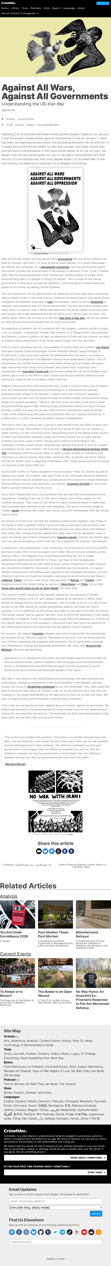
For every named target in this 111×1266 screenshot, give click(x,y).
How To (78, 1040)
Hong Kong (68, 584)
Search (56, 8)
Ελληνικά (20, 1105)
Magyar (33, 1110)
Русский (100, 1101)
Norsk (75, 1118)
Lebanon (6, 580)
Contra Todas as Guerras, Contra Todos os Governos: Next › (82, 865)
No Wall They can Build (41, 1084)
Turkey (89, 580)
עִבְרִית (70, 1114)
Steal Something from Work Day (42, 1058)
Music (65, 1053)
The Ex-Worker (14, 1084)
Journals (18, 1053)
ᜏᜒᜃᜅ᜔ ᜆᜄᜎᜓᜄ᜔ (90, 1118)
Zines (7, 1053)
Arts (6, 1040)
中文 (68, 1105)
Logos (75, 1053)
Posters (31, 1053)
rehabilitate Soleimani (41, 686)
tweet (15, 510)
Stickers (43, 1053)
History (66, 1040)
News (88, 1040)
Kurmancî (63, 1118)
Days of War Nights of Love (51, 1071)
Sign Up (96, 1213)
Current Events (26, 118)
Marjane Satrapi (15, 764)
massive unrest (67, 537)
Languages (69, 8)
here (71, 834)
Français (57, 1101)
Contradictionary (56, 1066)
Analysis (10, 118)
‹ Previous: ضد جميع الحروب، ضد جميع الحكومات (26, 864)
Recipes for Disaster (17, 1071)
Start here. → (97, 1172)
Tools (25, 8)
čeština (9, 1110)
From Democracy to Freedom (24, 1066)
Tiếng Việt (20, 1118)
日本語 (42, 1105)
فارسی (54, 1110)
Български (55, 1105)
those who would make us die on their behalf (30, 588)
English (9, 1101)
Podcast (10, 1079)
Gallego (50, 1118)
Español (19, 124)
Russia (75, 580)
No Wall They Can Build (87, 1071)
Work (72, 1066)
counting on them (78, 483)
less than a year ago (72, 317)
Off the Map (12, 1075)
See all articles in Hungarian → (19, 13)
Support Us (103, 3)
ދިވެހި (40, 1118)
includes (38, 633)
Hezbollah (96, 301)
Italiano (30, 124)
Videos (55, 1053)
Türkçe (44, 1110)
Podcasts (35, 8)
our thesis (102, 347)
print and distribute (41, 253)
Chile (84, 584)
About (81, 8)
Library (15, 8)
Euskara (20, 1110)
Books (5, 8)
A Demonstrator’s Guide (37, 1045)
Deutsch (44, 1101)
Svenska (48, 1114)
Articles (9, 1036)
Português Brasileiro (48, 124)
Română (29, 1114)
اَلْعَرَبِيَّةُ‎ (9, 124)
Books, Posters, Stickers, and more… (29, 1092)
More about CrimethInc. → (88, 1157)
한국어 (18, 1114)
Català (32, 1118)
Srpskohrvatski (88, 1110)
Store (47, 8)
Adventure (18, 1040)
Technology (12, 1045)
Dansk (60, 1114)
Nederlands (68, 1110)
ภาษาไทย (81, 1114)
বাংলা (38, 1114)
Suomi (32, 1105)
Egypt (18, 580)
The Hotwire (67, 1084)
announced (65, 258)
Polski (8, 1105)
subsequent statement (55, 266)
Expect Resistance (90, 1066)
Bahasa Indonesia (84, 1105)
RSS (17, 1037)
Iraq (50, 301)
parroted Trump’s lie (36, 371)
